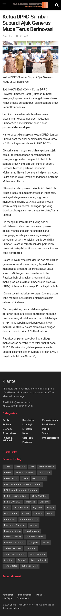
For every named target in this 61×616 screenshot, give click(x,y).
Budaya (7, 424)
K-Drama (38, 513)
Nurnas (33, 525)
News (25, 433)
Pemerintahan (50, 420)
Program (33, 543)
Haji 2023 (37, 508)
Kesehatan (28, 420)
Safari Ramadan (13, 548)
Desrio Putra (11, 478)
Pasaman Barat (12, 531)
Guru (6, 508)
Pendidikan (48, 424)
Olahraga (27, 437)
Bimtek (8, 473)
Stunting (8, 560)
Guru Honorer (21, 508)
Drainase (30, 502)
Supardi (22, 560)
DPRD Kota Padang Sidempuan (21, 490)
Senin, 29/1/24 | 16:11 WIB (15, 36)
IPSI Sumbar (11, 513)
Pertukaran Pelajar (14, 543)
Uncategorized (50, 437)
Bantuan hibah (46, 467)
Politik (45, 429)
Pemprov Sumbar (35, 537)
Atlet (31, 467)
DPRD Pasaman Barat (15, 496)
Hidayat (51, 508)
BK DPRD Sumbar (25, 473)
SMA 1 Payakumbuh (14, 554)
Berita (6, 420)
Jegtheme (16, 608)
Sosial (45, 433)
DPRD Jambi (39, 478)
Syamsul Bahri (38, 560)
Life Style (27, 424)
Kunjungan (10, 519)
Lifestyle (27, 429)
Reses (46, 543)
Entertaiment (10, 433)
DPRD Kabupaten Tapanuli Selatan (22, 484)
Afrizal (7, 467)
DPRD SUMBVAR (12, 502)
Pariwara (27, 442)
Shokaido (31, 548)
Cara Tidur (44, 473)
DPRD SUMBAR (39, 496)
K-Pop (50, 513)
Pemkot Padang (12, 537)
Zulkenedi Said (30, 566)
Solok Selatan (37, 554)
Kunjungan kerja (29, 519)
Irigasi (25, 513)
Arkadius (20, 467)
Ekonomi (7, 429)
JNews (13, 605)
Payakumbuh (32, 531)
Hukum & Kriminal (8, 439)
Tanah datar (10, 566)
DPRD (25, 478)
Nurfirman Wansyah (14, 525)
